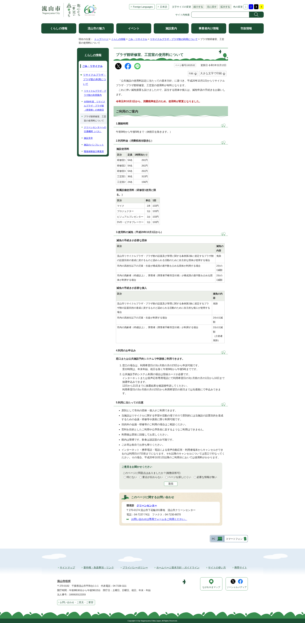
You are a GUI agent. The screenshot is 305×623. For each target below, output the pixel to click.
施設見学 (88, 138)
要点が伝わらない (152, 477)
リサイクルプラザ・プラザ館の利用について (174, 39)
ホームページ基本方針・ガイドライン (178, 567)
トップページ (101, 39)
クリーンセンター (147, 505)
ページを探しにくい (179, 477)
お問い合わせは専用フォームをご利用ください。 (159, 519)
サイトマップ (67, 567)
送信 (170, 483)
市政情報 (246, 28)
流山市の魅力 (96, 28)
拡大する (224, 6)
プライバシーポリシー (135, 567)
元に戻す (211, 6)
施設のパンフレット (94, 144)
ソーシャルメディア (237, 587)
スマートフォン (234, 538)
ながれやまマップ (211, 587)
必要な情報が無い (207, 477)
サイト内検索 (182, 14)
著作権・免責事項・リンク (98, 567)
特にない (132, 477)
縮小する (197, 6)
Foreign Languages (143, 6)
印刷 (191, 73)
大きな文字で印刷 (211, 73)
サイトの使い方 (217, 567)
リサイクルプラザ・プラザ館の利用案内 (95, 93)
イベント (133, 28)
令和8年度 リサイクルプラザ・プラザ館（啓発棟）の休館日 (94, 105)
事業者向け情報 (209, 28)
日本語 (163, 6)
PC (213, 538)
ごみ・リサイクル (137, 39)
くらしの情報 (58, 28)
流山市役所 (64, 581)
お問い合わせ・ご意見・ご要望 (76, 602)
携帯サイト (240, 567)
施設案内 (171, 28)
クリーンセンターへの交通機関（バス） (95, 129)
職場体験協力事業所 (94, 151)
